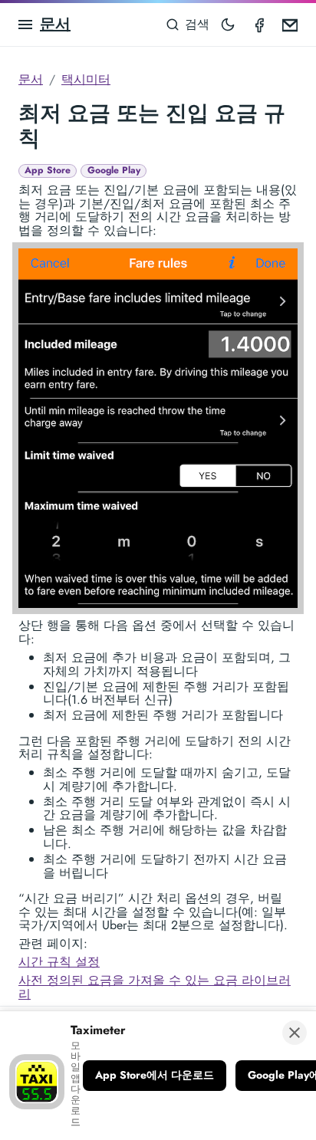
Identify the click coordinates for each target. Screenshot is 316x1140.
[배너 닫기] (294, 1032)
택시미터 (85, 79)
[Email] (290, 24)
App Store (48, 170)
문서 (55, 24)
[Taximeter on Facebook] (259, 24)
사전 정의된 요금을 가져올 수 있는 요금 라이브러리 (154, 987)
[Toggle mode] (227, 24)
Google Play (113, 170)
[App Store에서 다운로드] (154, 1075)
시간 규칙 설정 (59, 962)
